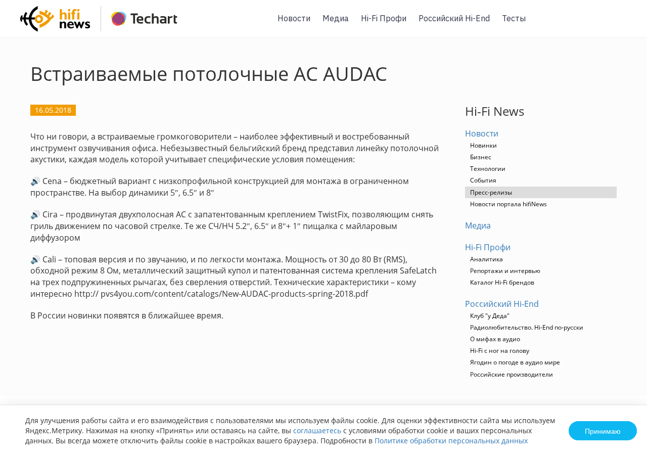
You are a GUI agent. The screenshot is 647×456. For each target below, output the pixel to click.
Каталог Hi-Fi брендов (502, 282)
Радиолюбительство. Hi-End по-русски (526, 327)
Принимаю (603, 431)
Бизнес (480, 157)
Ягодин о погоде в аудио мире (515, 362)
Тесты (514, 18)
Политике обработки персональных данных (451, 440)
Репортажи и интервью (505, 270)
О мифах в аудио (495, 339)
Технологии (487, 168)
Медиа (335, 18)
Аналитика (486, 259)
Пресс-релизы (491, 192)
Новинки (483, 145)
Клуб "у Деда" (490, 315)
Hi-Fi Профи (383, 18)
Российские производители (511, 374)
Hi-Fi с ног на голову (499, 350)
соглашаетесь (317, 430)
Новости (294, 18)
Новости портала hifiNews (508, 204)
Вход (624, 24)
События (483, 180)
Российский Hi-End (454, 18)
